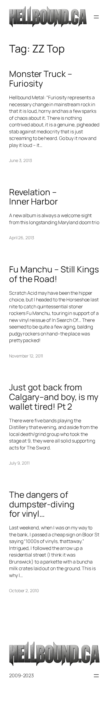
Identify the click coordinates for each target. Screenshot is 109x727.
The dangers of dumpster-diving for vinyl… (41, 504)
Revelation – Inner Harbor (33, 196)
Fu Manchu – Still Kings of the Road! (54, 274)
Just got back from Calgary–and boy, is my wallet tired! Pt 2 (53, 397)
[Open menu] (96, 17)
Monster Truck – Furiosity (40, 78)
